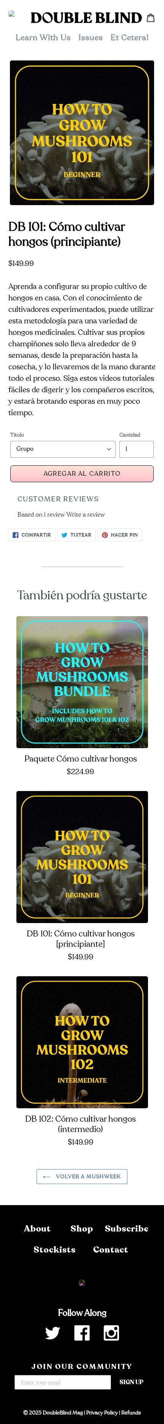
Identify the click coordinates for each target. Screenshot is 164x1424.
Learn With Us (43, 38)
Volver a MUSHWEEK (87, 1176)
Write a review (85, 515)
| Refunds (129, 1412)
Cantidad (129, 435)
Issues (91, 38)
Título (17, 435)
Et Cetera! (130, 38)
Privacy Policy (102, 1412)
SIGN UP (131, 1382)
